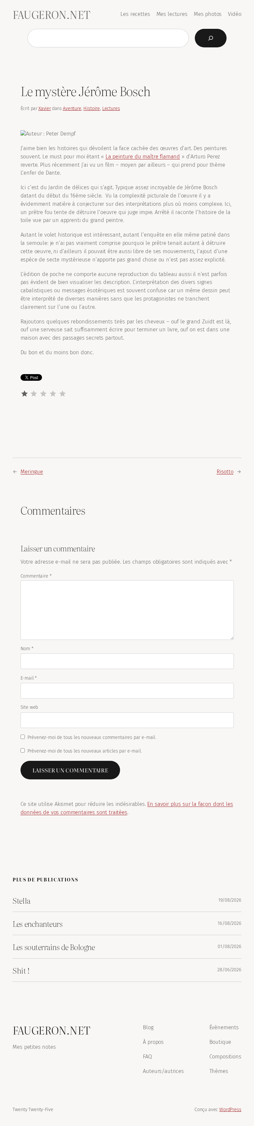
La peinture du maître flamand (143, 156)
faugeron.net (51, 14)
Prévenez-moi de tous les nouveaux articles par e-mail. (84, 751)
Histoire (91, 108)
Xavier (44, 108)
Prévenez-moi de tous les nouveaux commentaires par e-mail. (91, 737)
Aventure (72, 108)
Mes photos (208, 14)
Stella (21, 900)
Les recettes (135, 14)
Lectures (111, 108)
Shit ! (21, 970)
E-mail (29, 678)
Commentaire (36, 576)
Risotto (225, 472)
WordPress (230, 1109)
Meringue (32, 472)
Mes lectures (172, 14)
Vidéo (234, 14)
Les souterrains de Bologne (54, 946)
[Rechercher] (211, 38)
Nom (27, 648)
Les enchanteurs (38, 923)
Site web (29, 707)
